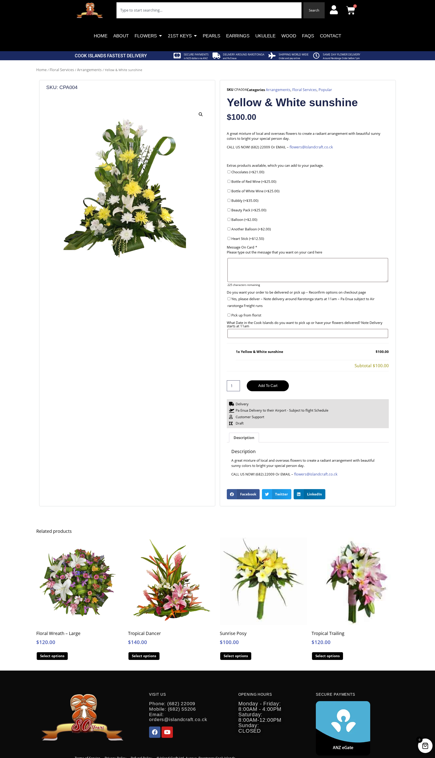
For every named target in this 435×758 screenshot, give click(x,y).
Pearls (211, 36)
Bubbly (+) (244, 200)
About (121, 36)
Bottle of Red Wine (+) (253, 181)
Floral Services (62, 69)
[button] (201, 114)
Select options (52, 656)
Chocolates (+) (247, 172)
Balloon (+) (243, 219)
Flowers (146, 36)
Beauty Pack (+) (248, 210)
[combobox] (209, 10)
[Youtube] (167, 732)
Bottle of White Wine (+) (254, 191)
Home (100, 36)
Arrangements (89, 69)
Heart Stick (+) (247, 238)
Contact (330, 36)
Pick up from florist (245, 315)
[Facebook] (154, 732)
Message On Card (242, 247)
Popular (325, 89)
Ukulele (265, 36)
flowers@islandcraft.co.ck (311, 147)
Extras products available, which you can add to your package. (275, 165)
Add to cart (267, 386)
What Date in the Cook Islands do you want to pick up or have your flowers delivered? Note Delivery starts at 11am (304, 324)
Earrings (237, 36)
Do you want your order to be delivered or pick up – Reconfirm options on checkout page (296, 292)
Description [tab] (244, 437)
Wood (288, 36)
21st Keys (180, 36)
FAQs (308, 36)
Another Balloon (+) (250, 229)
